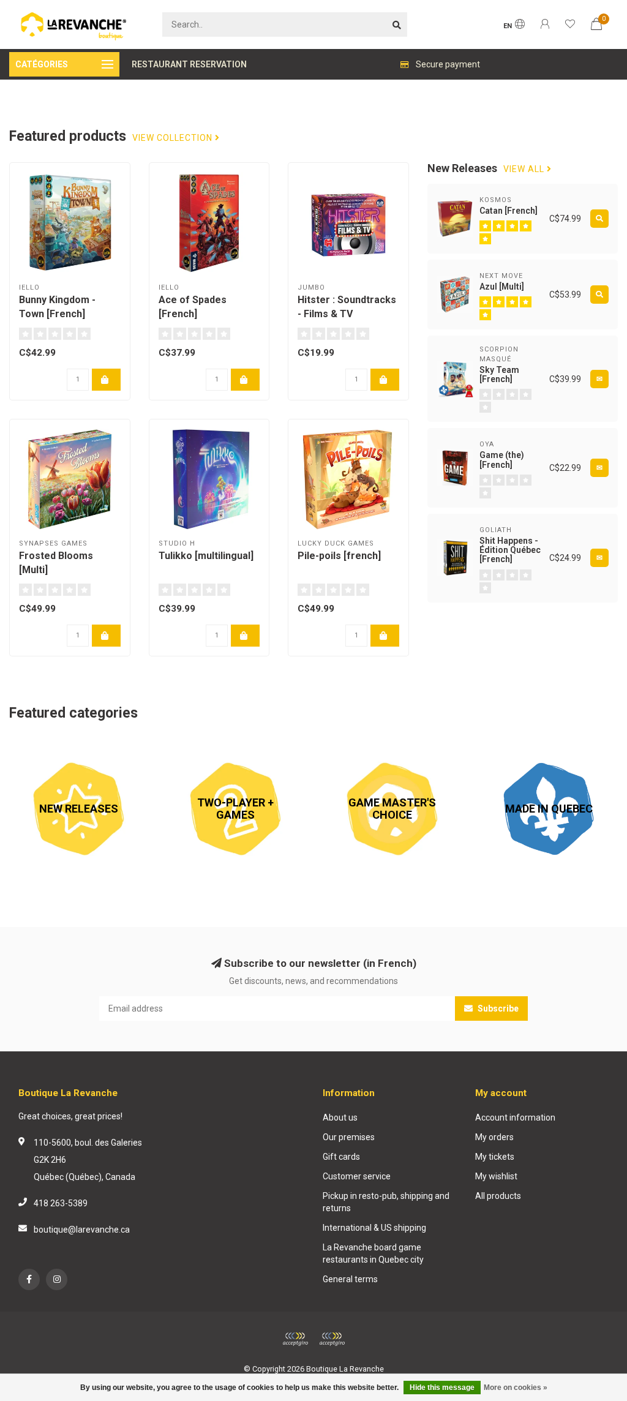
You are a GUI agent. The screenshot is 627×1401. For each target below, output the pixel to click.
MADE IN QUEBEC (513, 746)
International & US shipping (374, 1228)
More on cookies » (515, 1387)
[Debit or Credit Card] (295, 1339)
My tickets (494, 1157)
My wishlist (496, 1176)
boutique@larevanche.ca (82, 1229)
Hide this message (442, 1387)
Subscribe (497, 1008)
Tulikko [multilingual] (206, 556)
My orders (494, 1137)
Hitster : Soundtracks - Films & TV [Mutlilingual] (347, 314)
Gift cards (341, 1157)
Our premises (349, 1137)
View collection (173, 138)
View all (525, 169)
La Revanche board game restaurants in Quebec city (373, 1253)
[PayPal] (332, 1339)
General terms (350, 1279)
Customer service (357, 1176)
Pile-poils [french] (339, 556)
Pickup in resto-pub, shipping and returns (386, 1202)
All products (498, 1196)
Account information (515, 1117)
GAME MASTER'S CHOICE (372, 746)
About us (340, 1117)
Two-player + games (206, 746)
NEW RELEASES (39, 746)
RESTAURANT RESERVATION (189, 64)
